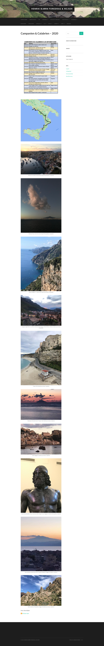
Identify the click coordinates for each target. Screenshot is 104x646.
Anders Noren (76, 639)
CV (44, 23)
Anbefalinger (32, 19)
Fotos (49, 23)
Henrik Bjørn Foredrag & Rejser (52, 9)
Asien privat (65, 19)
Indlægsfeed (68, 71)
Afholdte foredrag (55, 19)
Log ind (67, 68)
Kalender (73, 19)
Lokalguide (31, 23)
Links (62, 23)
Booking (69, 23)
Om (39, 19)
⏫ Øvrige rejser (25, 613)
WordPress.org (69, 76)
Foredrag (44, 19)
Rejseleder (23, 23)
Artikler (38, 23)
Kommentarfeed (69, 73)
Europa (56, 23)
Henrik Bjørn (24, 19)
